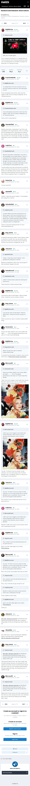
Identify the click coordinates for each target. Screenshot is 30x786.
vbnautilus (8, 630)
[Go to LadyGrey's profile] (2, 146)
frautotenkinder (10, 77)
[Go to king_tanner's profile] (2, 233)
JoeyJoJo (8, 248)
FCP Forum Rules (7, 772)
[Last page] (28, 23)
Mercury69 (9, 363)
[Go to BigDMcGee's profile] (2, 30)
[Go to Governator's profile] (2, 327)
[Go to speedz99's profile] (2, 192)
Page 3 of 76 (15, 23)
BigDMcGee (6, 14)
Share (15, 748)
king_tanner (9, 232)
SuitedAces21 (9, 270)
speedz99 (8, 191)
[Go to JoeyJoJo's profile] (2, 249)
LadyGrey (8, 145)
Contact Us (15, 783)
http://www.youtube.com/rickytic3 (17, 356)
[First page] (2, 23)
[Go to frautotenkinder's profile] (2, 78)
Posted (12, 31)
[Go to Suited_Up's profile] (2, 181)
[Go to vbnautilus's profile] (2, 630)
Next (24, 23)
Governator (9, 327)
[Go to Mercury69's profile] (2, 363)
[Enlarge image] (15, 401)
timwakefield (9, 124)
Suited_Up (8, 180)
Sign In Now (15, 739)
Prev (5, 23)
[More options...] (27, 30)
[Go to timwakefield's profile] (2, 125)
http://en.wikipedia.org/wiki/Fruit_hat (10, 638)
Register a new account (15, 728)
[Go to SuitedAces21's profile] (2, 271)
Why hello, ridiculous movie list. (9, 618)
